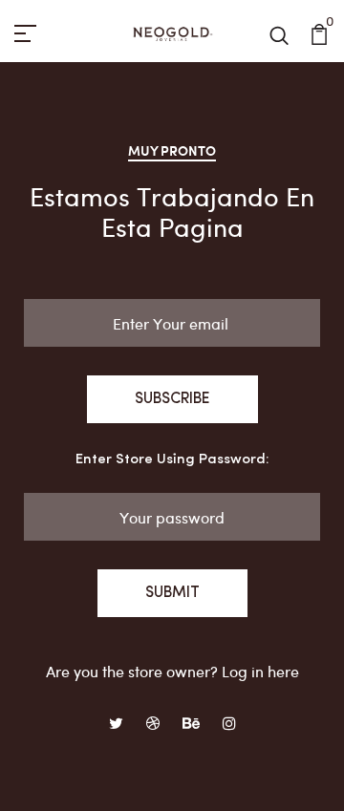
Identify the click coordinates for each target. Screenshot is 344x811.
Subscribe (172, 399)
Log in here (260, 671)
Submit (172, 593)
